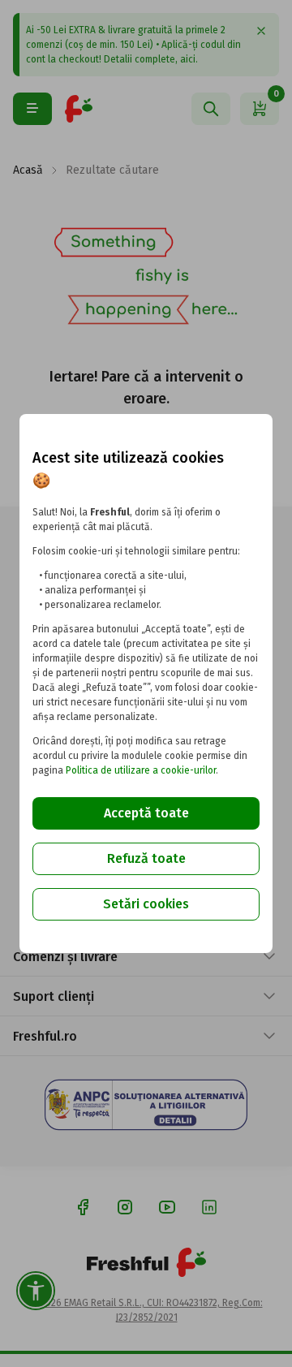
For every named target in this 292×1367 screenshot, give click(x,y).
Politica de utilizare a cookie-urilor (141, 770)
